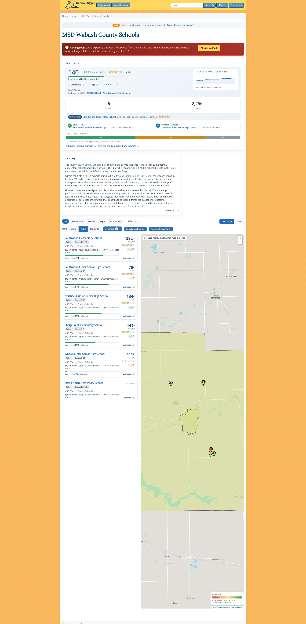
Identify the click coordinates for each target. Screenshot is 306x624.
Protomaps (224, 607)
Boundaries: (135, 229)
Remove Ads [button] (236, 5)
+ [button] (240, 237)
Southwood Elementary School (100, 116)
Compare (127, 258)
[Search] (206, 5)
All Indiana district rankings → (117, 93)
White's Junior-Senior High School (111, 193)
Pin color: (160, 229)
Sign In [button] (223, 5)
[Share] (213, 5)
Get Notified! (211, 48)
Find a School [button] (104, 5)
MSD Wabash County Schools (85, 164)
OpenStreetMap (237, 607)
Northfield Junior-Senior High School (178, 127)
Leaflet (214, 607)
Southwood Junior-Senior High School (132, 175)
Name (73, 228)
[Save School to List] (133, 258)
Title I (132, 221)
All (65, 221)
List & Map (227, 221)
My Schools (111, 228)
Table (238, 221)
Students (94, 228)
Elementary (77, 84)
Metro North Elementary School (84, 382)
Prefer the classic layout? (180, 25)
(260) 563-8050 (94, 93)
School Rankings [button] (121, 5)
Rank (83, 228)
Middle (91, 221)
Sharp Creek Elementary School (83, 325)
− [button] (240, 242)
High (94, 84)
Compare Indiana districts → (81, 146)
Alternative (115, 221)
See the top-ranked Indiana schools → (118, 146)
